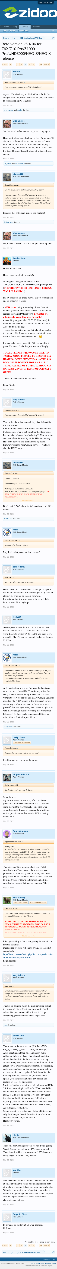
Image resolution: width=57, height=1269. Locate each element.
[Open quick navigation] (53, 38)
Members (36, 27)
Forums (25, 27)
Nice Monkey (19, 897)
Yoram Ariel (18, 1036)
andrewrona (8, 110)
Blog (15, 27)
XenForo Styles (47, 1265)
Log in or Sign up (45, 2)
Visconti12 (18, 174)
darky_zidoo (19, 737)
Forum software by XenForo (12, 1263)
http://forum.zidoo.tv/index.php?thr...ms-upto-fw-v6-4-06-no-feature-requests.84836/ (28, 956)
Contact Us (46, 1259)
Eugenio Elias (20, 1214)
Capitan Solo (19, 258)
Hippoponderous (21, 774)
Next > (46, 64)
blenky (19, 110)
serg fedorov (20, 163)
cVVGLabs (8, 519)
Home (6, 27)
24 (41, 64)
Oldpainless (19, 121)
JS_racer (7, 163)
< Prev (4, 64)
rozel (15, 530)
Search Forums (9, 31)
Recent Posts (23, 31)
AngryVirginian (20, 831)
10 (29, 64)
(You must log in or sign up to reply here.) (39, 1242)
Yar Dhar (17, 1170)
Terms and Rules (37, 1263)
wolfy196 (17, 617)
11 (33, 64)
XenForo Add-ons (32, 1265)
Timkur (16, 71)
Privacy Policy (50, 1263)
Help (53, 1259)
